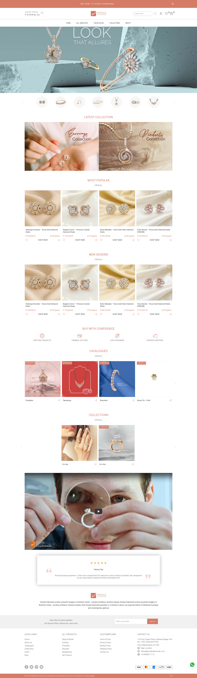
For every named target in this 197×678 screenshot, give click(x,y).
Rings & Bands (68, 639)
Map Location (146, 648)
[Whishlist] (27, 240)
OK (171, 676)
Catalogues (99, 23)
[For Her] (79, 443)
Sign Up (152, 621)
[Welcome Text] (173, 4)
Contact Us (104, 652)
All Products (67, 655)
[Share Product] (59, 240)
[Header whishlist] (166, 13)
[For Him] (116, 443)
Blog (26, 655)
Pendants (66, 646)
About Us (28, 642)
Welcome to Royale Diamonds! (97, 4)
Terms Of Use (105, 639)
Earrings (65, 642)
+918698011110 (147, 654)
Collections (115, 23)
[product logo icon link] (42, 102)
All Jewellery (82, 23)
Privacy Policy (105, 642)
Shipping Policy (106, 649)
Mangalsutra (67, 652)
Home (68, 23)
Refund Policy (105, 646)
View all (98, 185)
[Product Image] (43, 208)
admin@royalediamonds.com (153, 651)
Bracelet (65, 649)
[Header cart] (171, 13)
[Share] (59, 400)
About (128, 23)
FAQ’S (27, 652)
